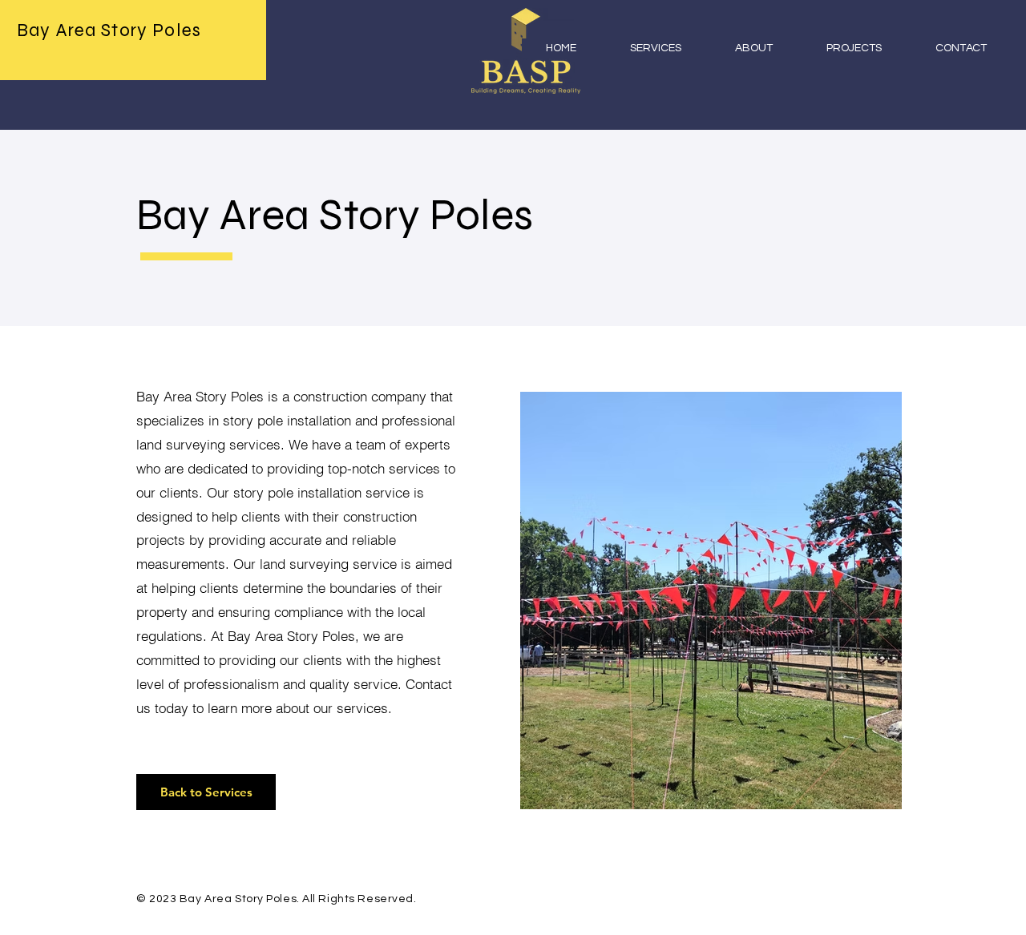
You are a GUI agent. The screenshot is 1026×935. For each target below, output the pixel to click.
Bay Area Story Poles (109, 30)
